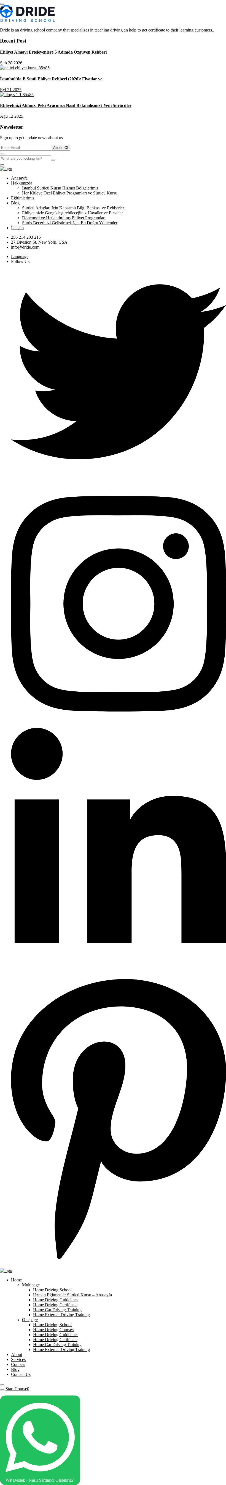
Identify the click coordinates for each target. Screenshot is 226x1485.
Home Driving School (52, 1289)
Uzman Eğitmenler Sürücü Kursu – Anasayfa (72, 1294)
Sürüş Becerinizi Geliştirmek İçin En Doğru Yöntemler (69, 222)
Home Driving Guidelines (55, 1299)
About (16, 1354)
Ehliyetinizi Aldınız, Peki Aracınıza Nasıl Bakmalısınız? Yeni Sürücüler (65, 105)
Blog (15, 203)
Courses (18, 1364)
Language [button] (19, 256)
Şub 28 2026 (11, 62)
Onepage (30, 1319)
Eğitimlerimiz (22, 198)
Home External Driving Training (61, 1314)
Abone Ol (60, 148)
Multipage (31, 1285)
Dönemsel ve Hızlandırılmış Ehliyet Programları (64, 217)
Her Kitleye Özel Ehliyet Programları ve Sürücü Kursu (69, 193)
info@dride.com (25, 247)
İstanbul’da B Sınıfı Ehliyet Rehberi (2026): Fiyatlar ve (51, 79)
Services (18, 1359)
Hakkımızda (21, 183)
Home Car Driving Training (57, 1309)
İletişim (17, 227)
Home (16, 1280)
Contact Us (21, 1374)
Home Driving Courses (53, 1329)
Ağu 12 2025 (11, 116)
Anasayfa (19, 178)
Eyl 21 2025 (10, 89)
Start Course (16, 1388)
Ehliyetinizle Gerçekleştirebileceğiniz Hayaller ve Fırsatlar (72, 212)
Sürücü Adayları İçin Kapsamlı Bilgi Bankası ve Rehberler (73, 208)
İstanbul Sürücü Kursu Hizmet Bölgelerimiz (60, 188)
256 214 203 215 (26, 237)
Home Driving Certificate (55, 1304)
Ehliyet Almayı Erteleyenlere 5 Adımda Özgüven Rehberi (53, 52)
